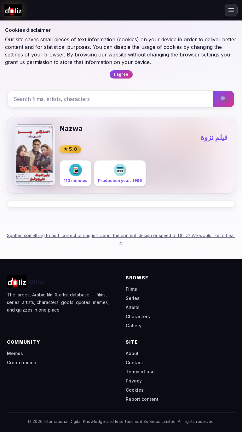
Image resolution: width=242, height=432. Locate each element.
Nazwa (71, 128)
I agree (121, 74)
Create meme (21, 362)
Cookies (135, 390)
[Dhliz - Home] (13, 10)
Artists (133, 307)
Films (131, 289)
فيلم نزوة (214, 137)
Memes (15, 353)
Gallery (133, 325)
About (132, 353)
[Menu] (231, 10)
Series (133, 298)
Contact (134, 362)
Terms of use (140, 371)
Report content (142, 399)
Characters (138, 316)
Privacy (134, 380)
